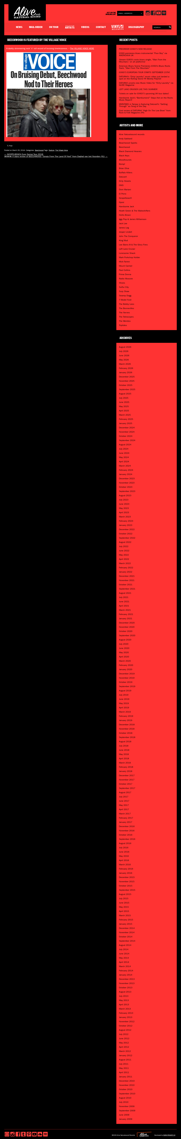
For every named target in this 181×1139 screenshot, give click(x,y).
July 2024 (123, 449)
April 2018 (124, 758)
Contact (101, 27)
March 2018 (125, 762)
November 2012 (126, 1021)
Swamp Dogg (125, 295)
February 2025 (126, 419)
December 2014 (127, 928)
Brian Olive (124, 168)
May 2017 (124, 805)
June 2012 (124, 1038)
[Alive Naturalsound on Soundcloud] (39, 1134)
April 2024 (124, 461)
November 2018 (126, 729)
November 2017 (126, 779)
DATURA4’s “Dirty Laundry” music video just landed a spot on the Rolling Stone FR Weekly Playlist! (144, 77)
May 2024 (124, 457)
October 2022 (125, 533)
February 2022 (126, 567)
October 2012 (125, 1025)
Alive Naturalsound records (131, 134)
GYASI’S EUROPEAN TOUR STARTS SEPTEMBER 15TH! (144, 72)
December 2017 (127, 775)
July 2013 (123, 996)
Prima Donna (125, 274)
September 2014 (127, 941)
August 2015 (125, 894)
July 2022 (123, 546)
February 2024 (126, 470)
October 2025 (125, 385)
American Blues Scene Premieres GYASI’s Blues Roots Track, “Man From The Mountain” (144, 67)
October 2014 (125, 936)
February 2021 (126, 614)
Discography (136, 27)
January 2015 (125, 924)
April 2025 (124, 410)
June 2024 (124, 453)
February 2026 (126, 368)
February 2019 (126, 716)
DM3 (121, 185)
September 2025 (127, 389)
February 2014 (126, 970)
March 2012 (125, 1051)
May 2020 (124, 652)
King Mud (123, 240)
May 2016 (124, 856)
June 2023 (124, 504)
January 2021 (125, 618)
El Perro (122, 193)
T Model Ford (125, 300)
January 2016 (125, 873)
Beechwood (39, 150)
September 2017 (127, 788)
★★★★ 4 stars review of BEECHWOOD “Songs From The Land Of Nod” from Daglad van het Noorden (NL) (56, 156)
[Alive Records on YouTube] (34, 1134)
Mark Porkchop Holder (129, 257)
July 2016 (123, 847)
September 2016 (127, 839)
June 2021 (124, 601)
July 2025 (123, 398)
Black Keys (124, 155)
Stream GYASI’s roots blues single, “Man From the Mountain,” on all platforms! (142, 60)
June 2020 (124, 648)
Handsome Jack (126, 206)
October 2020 (125, 631)
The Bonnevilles (126, 308)
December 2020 (127, 622)
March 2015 (125, 915)
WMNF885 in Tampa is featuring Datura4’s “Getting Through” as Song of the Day (143, 105)
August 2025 (125, 393)
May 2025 (124, 406)
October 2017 (125, 784)
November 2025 (126, 381)
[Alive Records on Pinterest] (29, 1134)
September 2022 (127, 538)
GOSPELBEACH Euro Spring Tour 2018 (23, 154)
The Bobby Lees (126, 304)
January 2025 (125, 423)
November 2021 (126, 580)
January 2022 (125, 572)
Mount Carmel (125, 266)
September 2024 (127, 440)
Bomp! (122, 164)
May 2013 (124, 1000)
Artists (70, 27)
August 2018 (125, 741)
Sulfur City (124, 287)
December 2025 (127, 376)
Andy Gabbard (125, 138)
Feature (51, 150)
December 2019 (127, 673)
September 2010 (127, 1093)
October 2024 (125, 436)
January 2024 (125, 474)
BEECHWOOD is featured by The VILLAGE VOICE (37, 40)
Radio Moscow (126, 278)
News (19, 27)
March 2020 (125, 661)
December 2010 (127, 1081)
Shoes (122, 283)
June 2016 (124, 852)
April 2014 (124, 962)
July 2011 (123, 1064)
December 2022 (127, 529)
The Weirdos (125, 321)
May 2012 (124, 1042)
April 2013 (124, 1004)
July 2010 (123, 1102)
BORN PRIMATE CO (169, 1135)
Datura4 (123, 177)
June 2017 (124, 801)
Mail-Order (36, 27)
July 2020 (123, 644)
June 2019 (124, 699)
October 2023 (125, 487)
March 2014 (125, 966)
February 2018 (126, 767)
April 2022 (124, 559)
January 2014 (125, 975)
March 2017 (125, 813)
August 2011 (125, 1059)
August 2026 (125, 347)
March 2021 (125, 610)
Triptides (123, 325)
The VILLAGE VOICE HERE (82, 48)
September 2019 (127, 686)
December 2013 (127, 979)
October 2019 (125, 682)
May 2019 (124, 703)
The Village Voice (61, 150)
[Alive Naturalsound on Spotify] (45, 1134)
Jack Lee (123, 223)
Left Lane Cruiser (127, 249)
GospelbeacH (125, 198)
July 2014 (123, 949)
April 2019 (124, 707)
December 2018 (127, 724)
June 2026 (124, 355)
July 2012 (123, 1034)
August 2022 (125, 542)
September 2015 (127, 890)
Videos (85, 27)
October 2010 (125, 1089)
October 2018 (125, 733)
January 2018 (125, 771)
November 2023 (126, 482)
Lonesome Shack (127, 253)
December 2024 (127, 427)
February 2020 (126, 665)
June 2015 (124, 902)
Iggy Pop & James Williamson (132, 219)
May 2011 (124, 1068)
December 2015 (127, 877)
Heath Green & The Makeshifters (134, 210)
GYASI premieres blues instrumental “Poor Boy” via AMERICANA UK (143, 54)
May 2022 (124, 555)
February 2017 (126, 818)
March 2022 (125, 563)
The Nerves (124, 312)
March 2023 (125, 516)
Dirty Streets (125, 181)
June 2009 (124, 1115)
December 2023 (127, 478)
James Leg (124, 227)
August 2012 (125, 1030)
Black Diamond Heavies (130, 151)
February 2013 (126, 1013)
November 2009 (126, 1106)
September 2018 (127, 737)
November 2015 (126, 881)
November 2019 (126, 678)
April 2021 (124, 605)
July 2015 (123, 898)
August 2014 (125, 945)
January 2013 (125, 1017)
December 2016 (127, 826)
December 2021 (127, 576)
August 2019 (125, 690)
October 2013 (125, 987)
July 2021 (123, 597)
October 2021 (125, 584)
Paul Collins (124, 270)
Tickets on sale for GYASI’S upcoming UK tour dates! (144, 93)
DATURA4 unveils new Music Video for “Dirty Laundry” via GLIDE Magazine (146, 84)
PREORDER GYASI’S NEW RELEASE (135, 49)
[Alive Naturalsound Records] (27, 17)
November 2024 (126, 432)
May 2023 (124, 508)
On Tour (53, 27)
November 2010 (126, 1085)
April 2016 (124, 860)
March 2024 (125, 466)
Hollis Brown (125, 215)
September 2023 (127, 491)
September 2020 (127, 635)
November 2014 (126, 932)
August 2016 (125, 843)
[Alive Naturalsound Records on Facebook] (18, 1134)
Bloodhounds (125, 160)
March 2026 (125, 364)
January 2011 (125, 1076)
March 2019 (125, 712)
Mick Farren (124, 261)
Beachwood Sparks (128, 143)
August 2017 (125, 792)
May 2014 (124, 958)
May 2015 (124, 907)
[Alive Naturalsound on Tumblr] (23, 1134)
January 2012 (125, 1055)
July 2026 (123, 351)
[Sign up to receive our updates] (7, 1134)
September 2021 (127, 589)
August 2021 (125, 593)
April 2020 (124, 656)
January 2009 (125, 1119)
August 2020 (125, 639)
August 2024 (125, 444)
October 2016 (125, 835)
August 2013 (125, 992)
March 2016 (125, 864)
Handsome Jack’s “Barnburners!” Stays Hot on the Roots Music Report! (146, 99)
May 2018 (124, 754)
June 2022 (124, 550)
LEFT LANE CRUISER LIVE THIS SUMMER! (138, 89)
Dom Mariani (125, 189)
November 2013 (126, 983)
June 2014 (124, 953)
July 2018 (123, 745)
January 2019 (125, 720)
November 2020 (126, 627)
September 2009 (127, 1110)
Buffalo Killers (125, 172)
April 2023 (124, 512)
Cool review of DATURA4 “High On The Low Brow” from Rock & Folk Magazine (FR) (145, 111)
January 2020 (125, 669)
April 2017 (124, 809)
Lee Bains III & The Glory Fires (133, 244)
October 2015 (125, 885)
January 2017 (125, 822)
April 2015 (124, 911)
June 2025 (124, 402)
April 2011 (124, 1072)
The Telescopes (126, 317)
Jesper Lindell (125, 232)
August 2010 (125, 1098)
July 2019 (123, 695)
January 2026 (125, 372)
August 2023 (125, 495)
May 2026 (124, 359)
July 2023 (123, 499)
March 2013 (125, 1008)
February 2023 (126, 521)
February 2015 (126, 919)
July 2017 (123, 796)
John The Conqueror (128, 236)
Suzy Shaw (124, 291)
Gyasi (121, 202)
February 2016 (126, 869)
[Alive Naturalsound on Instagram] (12, 1134)
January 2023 (125, 525)
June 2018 (124, 750)
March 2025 (125, 415)
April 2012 (124, 1047)
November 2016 (126, 830)
